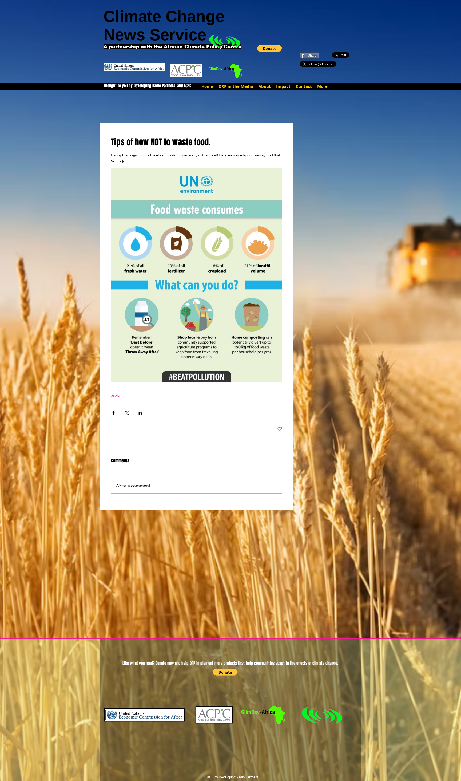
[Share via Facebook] (113, 412)
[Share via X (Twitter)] (126, 412)
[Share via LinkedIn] (139, 412)
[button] (269, 48)
